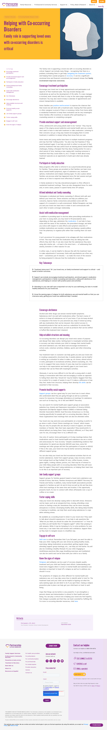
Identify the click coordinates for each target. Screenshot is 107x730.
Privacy (98, 685)
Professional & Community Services (13, 657)
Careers (27, 670)
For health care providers (32, 653)
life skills (82, 382)
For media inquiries (30, 664)
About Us (8, 668)
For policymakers (30, 656)
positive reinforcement (61, 105)
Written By (19, 618)
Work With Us (9, 665)
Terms (93, 685)
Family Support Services (12, 653)
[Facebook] (47, 660)
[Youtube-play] (62, 660)
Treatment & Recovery (10, 17)
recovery (70, 76)
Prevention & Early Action (13, 660)
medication (72, 221)
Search (100, 6)
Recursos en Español (11, 671)
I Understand (96, 725)
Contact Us (28, 672)
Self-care (42, 539)
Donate (94, 1)
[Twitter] (50, 660)
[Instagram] (54, 660)
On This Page (9, 69)
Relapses (42, 562)
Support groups (44, 393)
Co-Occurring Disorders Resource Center (28, 17)
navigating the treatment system (79, 73)
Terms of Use (14, 725)
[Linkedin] (58, 660)
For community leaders (32, 659)
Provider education (30, 667)
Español (102, 1)
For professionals (30, 661)
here (76, 601)
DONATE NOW (53, 646)
